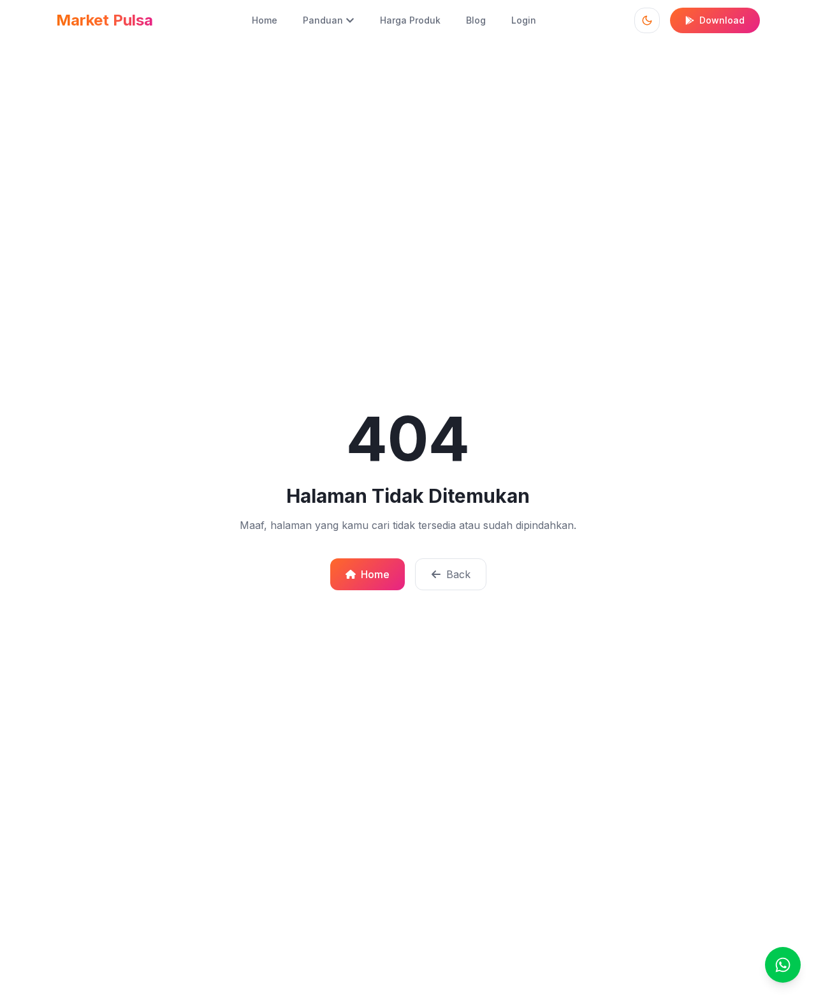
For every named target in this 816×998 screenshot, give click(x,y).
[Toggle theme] (647, 20)
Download (722, 20)
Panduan (323, 20)
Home (264, 20)
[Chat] (783, 965)
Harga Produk (410, 20)
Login (523, 20)
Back (458, 574)
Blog (476, 20)
